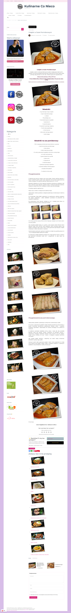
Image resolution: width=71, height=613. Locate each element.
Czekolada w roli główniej (12, 167)
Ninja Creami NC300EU (11, 213)
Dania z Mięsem (10, 172)
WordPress (8, 610)
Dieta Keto (9, 177)
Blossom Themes (26, 609)
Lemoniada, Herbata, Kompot (12, 201)
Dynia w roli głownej (11, 184)
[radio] (42, 432)
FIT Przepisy (20, 15)
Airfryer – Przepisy (10, 13)
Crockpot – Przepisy (11, 15)
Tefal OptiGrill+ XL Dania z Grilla (13, 237)
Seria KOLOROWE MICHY (12, 227)
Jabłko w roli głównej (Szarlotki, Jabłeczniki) (15, 194)
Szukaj (8, 27)
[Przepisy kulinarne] (11, 382)
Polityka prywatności (13, 610)
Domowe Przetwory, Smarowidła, (13, 179)
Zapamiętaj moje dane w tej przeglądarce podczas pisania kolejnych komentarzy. (44, 594)
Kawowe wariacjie (11, 196)
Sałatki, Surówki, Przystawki (12, 225)
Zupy (8, 244)
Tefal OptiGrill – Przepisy (41, 13)
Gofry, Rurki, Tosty (10, 191)
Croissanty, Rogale (11, 165)
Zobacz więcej (15, 61)
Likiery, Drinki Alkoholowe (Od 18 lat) (13, 203)
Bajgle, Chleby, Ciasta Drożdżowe (13, 141)
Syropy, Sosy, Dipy (11, 232)
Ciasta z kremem (10, 155)
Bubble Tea (9, 148)
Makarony (9, 206)
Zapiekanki (9, 242)
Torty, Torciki (10, 239)
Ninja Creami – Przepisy (31, 13)
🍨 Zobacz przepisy (15, 84)
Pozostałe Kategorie (27, 15)
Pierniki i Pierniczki (11, 218)
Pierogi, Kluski (10, 220)
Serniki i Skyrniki (10, 230)
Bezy (8, 143)
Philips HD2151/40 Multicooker (12, 215)
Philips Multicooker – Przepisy (53, 13)
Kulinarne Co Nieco (39, 6)
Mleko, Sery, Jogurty (11, 208)
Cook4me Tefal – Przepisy (20, 13)
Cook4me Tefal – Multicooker (12, 160)
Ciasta (9, 153)
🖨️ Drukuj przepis (31, 448)
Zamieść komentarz (52, 35)
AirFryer (9, 136)
